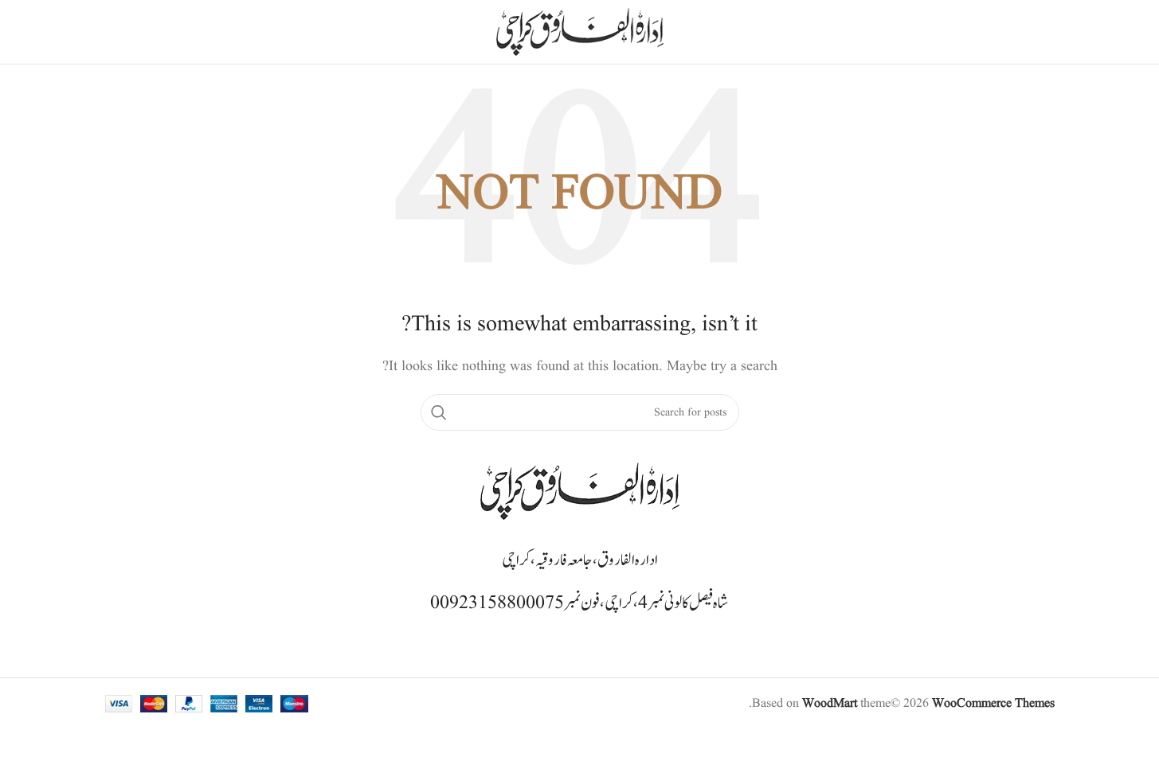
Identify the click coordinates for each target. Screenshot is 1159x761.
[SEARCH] (439, 412)
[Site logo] (580, 32)
